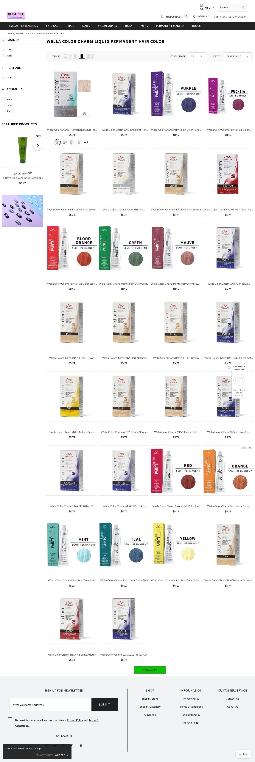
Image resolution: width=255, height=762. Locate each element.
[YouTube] (81, 745)
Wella (10, 55)
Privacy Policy (75, 720)
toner (9, 77)
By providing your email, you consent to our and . (57, 723)
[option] (22, 160)
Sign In (218, 16)
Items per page (177, 56)
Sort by (216, 56)
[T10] (57, 142)
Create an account (237, 16)
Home (10, 33)
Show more (150, 670)
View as (56, 56)
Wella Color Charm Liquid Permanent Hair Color (40, 33)
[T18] (72, 142)
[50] (79, 142)
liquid (9, 98)
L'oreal (10, 49)
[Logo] (16, 15)
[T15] (65, 142)
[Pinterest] (72, 745)
